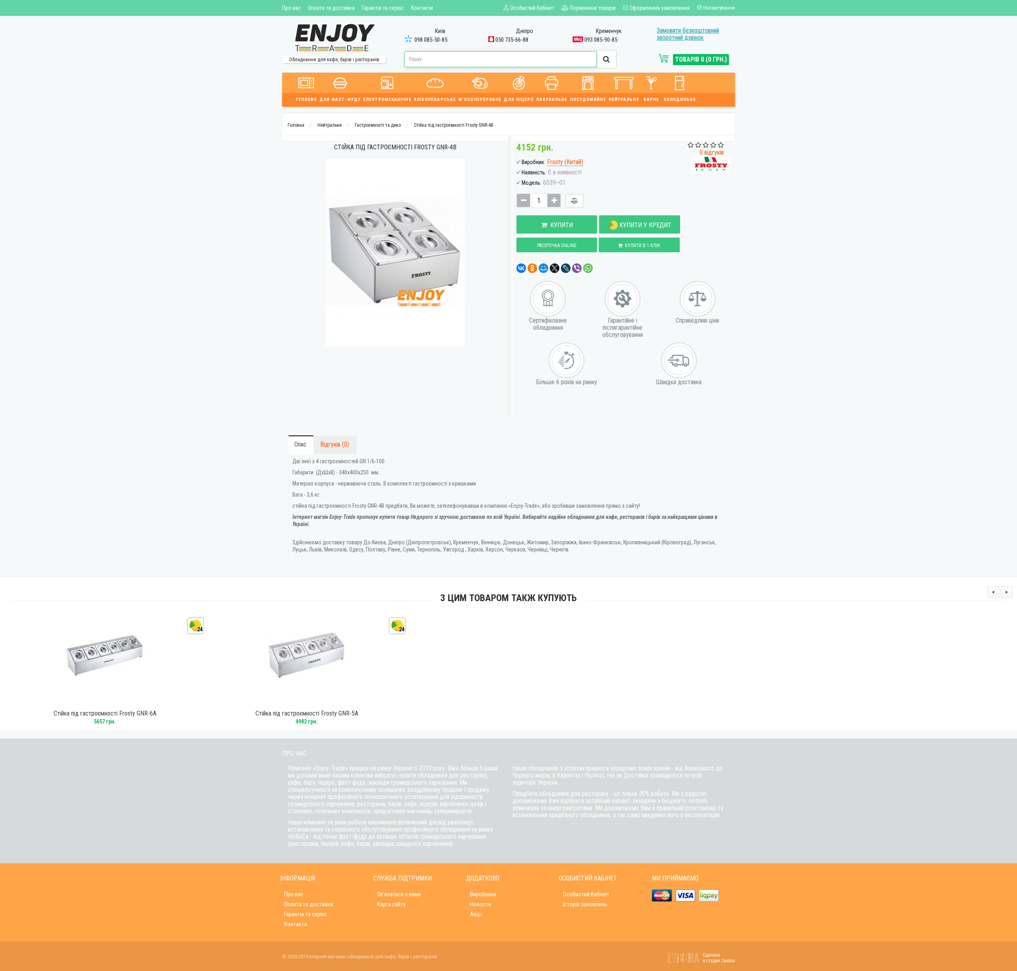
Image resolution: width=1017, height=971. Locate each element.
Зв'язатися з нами (399, 894)
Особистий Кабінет (586, 894)
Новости (480, 904)
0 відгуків (712, 152)
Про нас (291, 8)
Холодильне (680, 99)
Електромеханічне (387, 99)
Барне (651, 99)
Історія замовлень (585, 904)
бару (309, 782)
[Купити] (94, 701)
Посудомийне (588, 99)
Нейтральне (624, 99)
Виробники (483, 894)
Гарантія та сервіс (383, 8)
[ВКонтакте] (521, 268)
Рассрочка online (556, 245)
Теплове (306, 99)
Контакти (422, 8)
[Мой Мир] (543, 268)
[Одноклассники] (532, 268)
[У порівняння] (574, 200)
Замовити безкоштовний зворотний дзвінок (688, 34)
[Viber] (577, 268)
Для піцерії (519, 99)
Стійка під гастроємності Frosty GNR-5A (306, 713)
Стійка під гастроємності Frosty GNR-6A (105, 713)
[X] (554, 268)
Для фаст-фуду (340, 99)
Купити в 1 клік (641, 245)
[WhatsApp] (588, 268)
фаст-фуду (351, 782)
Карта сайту (391, 904)
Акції (476, 914)
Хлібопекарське (435, 99)
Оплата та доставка (331, 8)
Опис (300, 444)
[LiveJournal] (565, 268)
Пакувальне (552, 99)
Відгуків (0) (334, 444)
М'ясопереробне (479, 99)
